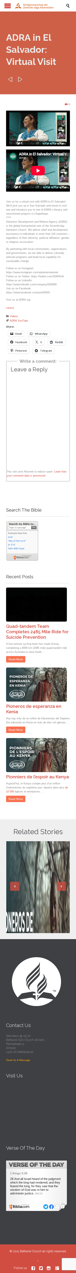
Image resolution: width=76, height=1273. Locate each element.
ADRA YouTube (19, 320)
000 (12, 791)
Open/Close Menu (7, 5)
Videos (14, 316)
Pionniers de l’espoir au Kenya (37, 776)
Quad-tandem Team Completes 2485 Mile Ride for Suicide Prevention (37, 632)
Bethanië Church (31, 1251)
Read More (16, 659)
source (10, 307)
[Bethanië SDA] (40, 5)
